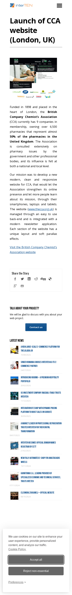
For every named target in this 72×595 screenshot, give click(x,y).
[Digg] (43, 278)
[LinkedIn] (29, 278)
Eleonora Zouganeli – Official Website (37, 492)
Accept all (36, 559)
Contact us (36, 327)
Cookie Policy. (17, 549)
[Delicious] (50, 278)
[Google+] (15, 285)
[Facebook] (15, 278)
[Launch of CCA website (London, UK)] (33, 97)
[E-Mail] (22, 285)
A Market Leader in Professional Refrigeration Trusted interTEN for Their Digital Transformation (41, 427)
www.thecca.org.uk (40, 209)
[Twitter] (22, 278)
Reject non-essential (36, 570)
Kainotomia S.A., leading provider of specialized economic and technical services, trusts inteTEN (41, 477)
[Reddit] (36, 278)
